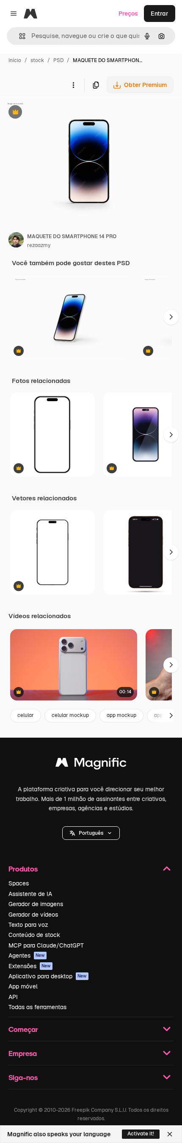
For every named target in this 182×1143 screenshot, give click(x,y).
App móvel (23, 986)
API (13, 997)
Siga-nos (23, 1077)
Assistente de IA (30, 894)
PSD (58, 60)
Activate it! (140, 1133)
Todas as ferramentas (37, 1007)
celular (25, 715)
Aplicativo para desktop (47, 976)
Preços (128, 13)
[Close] (170, 1134)
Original (54, 113)
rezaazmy (38, 245)
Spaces (18, 883)
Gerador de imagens (35, 904)
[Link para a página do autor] (16, 241)
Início (14, 60)
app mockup (121, 715)
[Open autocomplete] (18, 36)
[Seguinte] (171, 317)
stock (37, 60)
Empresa (22, 1053)
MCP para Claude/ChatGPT (46, 945)
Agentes (26, 955)
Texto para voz (28, 925)
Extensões (29, 966)
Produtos (23, 868)
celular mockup (70, 715)
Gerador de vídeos (33, 914)
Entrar (159, 13)
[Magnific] (91, 764)
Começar (23, 1029)
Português (91, 833)
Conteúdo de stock (34, 935)
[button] (91, 833)
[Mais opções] (73, 84)
